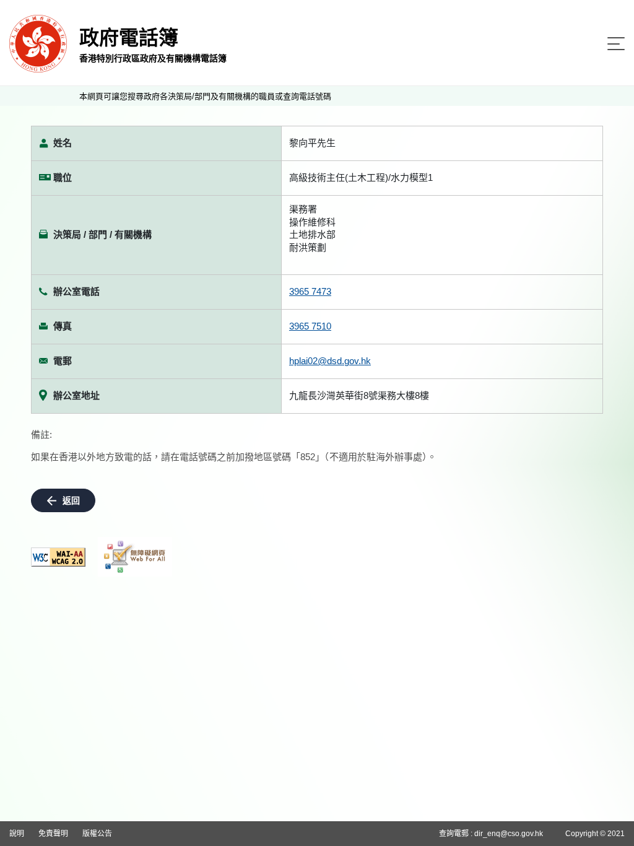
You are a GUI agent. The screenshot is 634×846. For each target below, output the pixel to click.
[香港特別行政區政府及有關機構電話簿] (38, 43)
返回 (71, 500)
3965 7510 (310, 326)
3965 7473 (310, 291)
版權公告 (97, 833)
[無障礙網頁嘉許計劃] (135, 557)
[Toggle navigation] (616, 43)
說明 (16, 833)
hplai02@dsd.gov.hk (330, 360)
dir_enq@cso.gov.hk (508, 833)
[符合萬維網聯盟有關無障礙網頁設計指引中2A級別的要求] (58, 557)
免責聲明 (53, 833)
